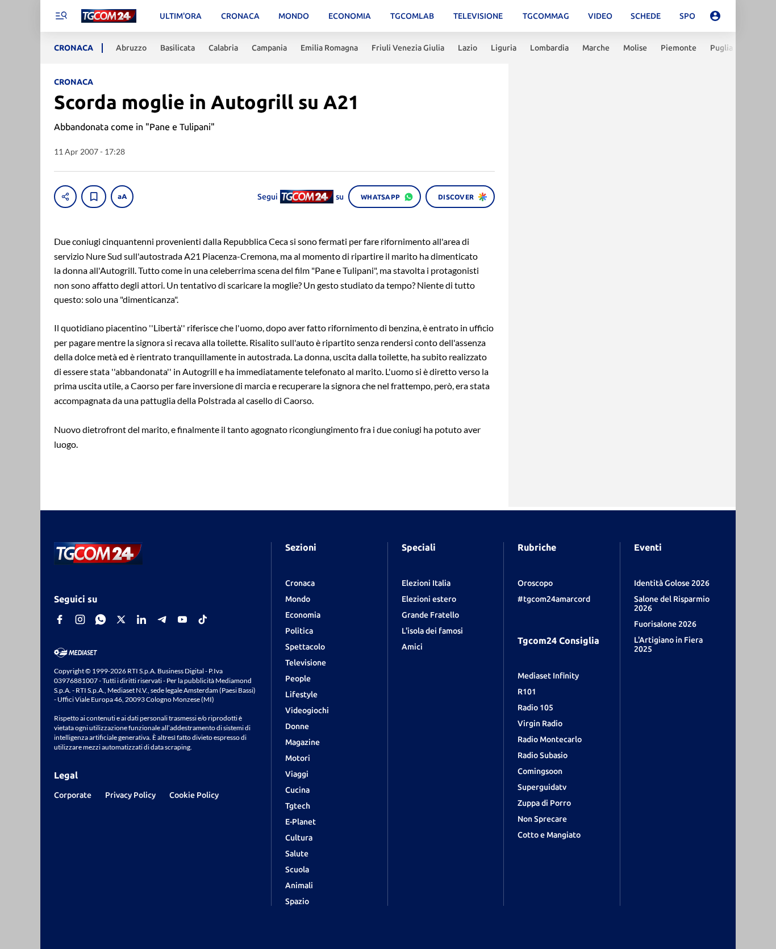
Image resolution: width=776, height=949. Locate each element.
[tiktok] (202, 619)
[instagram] (80, 619)
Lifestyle (301, 694)
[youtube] (182, 619)
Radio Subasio (543, 755)
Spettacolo (305, 646)
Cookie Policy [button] (194, 795)
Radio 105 (535, 707)
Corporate (72, 795)
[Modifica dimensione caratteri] (122, 196)
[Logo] (108, 16)
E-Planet (300, 821)
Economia (302, 614)
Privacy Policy (130, 795)
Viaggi (296, 774)
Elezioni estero (429, 598)
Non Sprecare (542, 818)
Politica (299, 630)
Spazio (297, 901)
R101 (527, 691)
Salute (296, 853)
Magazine (302, 742)
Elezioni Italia (426, 583)
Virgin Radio (540, 723)
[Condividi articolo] (65, 196)
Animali (299, 885)
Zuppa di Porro (544, 803)
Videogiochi (307, 710)
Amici (412, 646)
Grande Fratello (430, 614)
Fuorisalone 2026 (665, 623)
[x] (121, 619)
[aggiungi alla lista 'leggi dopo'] (93, 196)
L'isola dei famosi (432, 630)
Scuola (297, 869)
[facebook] (59, 619)
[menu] (60, 16)
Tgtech (297, 805)
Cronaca (300, 583)
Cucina (297, 789)
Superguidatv (542, 787)
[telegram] (162, 619)
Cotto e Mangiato (549, 834)
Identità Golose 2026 (672, 583)
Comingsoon (540, 771)
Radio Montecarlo (550, 739)
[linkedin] (141, 619)
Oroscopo (535, 583)
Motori (297, 758)
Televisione (305, 662)
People (298, 678)
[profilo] (715, 16)
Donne (297, 726)
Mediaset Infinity (548, 675)
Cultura (298, 837)
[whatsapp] (100, 619)
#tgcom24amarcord (554, 598)
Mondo (297, 598)
